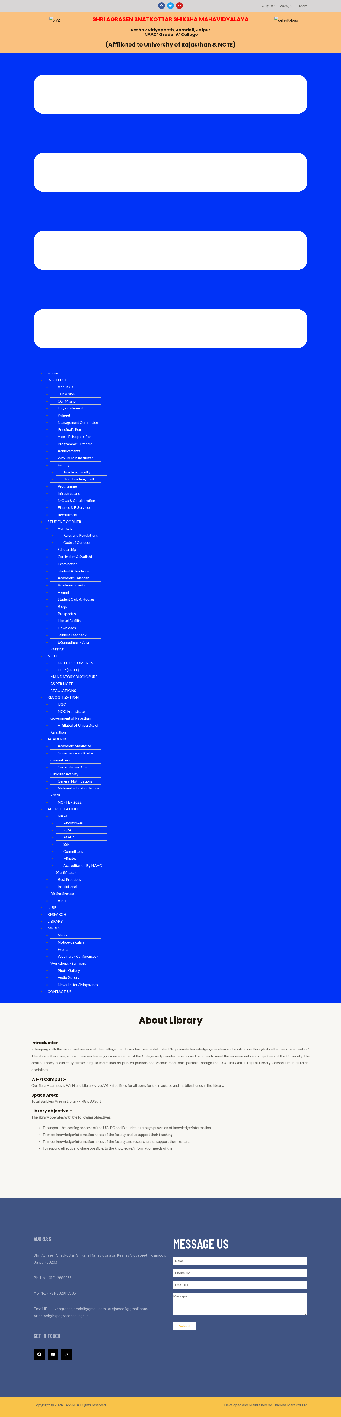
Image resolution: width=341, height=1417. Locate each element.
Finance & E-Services (74, 507)
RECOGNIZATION (63, 697)
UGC (62, 704)
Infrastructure (69, 493)
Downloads (67, 627)
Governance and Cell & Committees (72, 756)
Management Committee (78, 422)
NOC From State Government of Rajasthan (70, 714)
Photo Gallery (69, 970)
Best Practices (69, 879)
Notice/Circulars (71, 942)
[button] (170, 212)
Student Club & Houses (76, 599)
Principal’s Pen (69, 429)
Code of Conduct (76, 542)
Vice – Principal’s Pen (74, 436)
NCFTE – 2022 (70, 802)
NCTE (53, 655)
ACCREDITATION (63, 809)
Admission (66, 528)
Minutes (70, 858)
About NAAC (74, 823)
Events (63, 949)
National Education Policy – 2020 (74, 791)
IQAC (68, 830)
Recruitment (67, 514)
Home (53, 373)
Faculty (64, 465)
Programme (67, 486)
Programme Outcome (75, 443)
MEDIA (54, 928)
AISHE (63, 900)
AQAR (68, 837)
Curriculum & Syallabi (75, 556)
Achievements (69, 451)
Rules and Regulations (80, 535)
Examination (67, 563)
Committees (73, 851)
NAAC (63, 816)
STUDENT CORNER (64, 521)
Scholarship (67, 549)
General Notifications (75, 781)
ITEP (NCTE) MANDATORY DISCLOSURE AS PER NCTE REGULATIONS (73, 679)
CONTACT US (59, 991)
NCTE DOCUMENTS (75, 662)
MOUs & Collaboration (76, 500)
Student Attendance (73, 571)
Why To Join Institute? (75, 458)
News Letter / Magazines (78, 984)
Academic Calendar (73, 578)
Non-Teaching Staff (78, 479)
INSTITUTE (57, 380)
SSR (66, 844)
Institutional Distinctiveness (63, 890)
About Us (65, 386)
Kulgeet (64, 415)
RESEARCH (57, 914)
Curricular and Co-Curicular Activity (68, 770)
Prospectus (67, 613)
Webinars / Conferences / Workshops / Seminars (74, 959)
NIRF (52, 907)
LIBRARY (55, 921)
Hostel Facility (69, 620)
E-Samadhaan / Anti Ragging (69, 645)
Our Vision (66, 394)
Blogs (62, 606)
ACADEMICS (58, 739)
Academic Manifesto (74, 746)
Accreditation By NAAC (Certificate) (79, 869)
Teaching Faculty (76, 472)
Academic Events (71, 585)
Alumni (63, 592)
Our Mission (67, 401)
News (62, 935)
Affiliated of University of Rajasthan (74, 728)
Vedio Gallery (68, 977)
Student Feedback (72, 635)
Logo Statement (70, 408)
